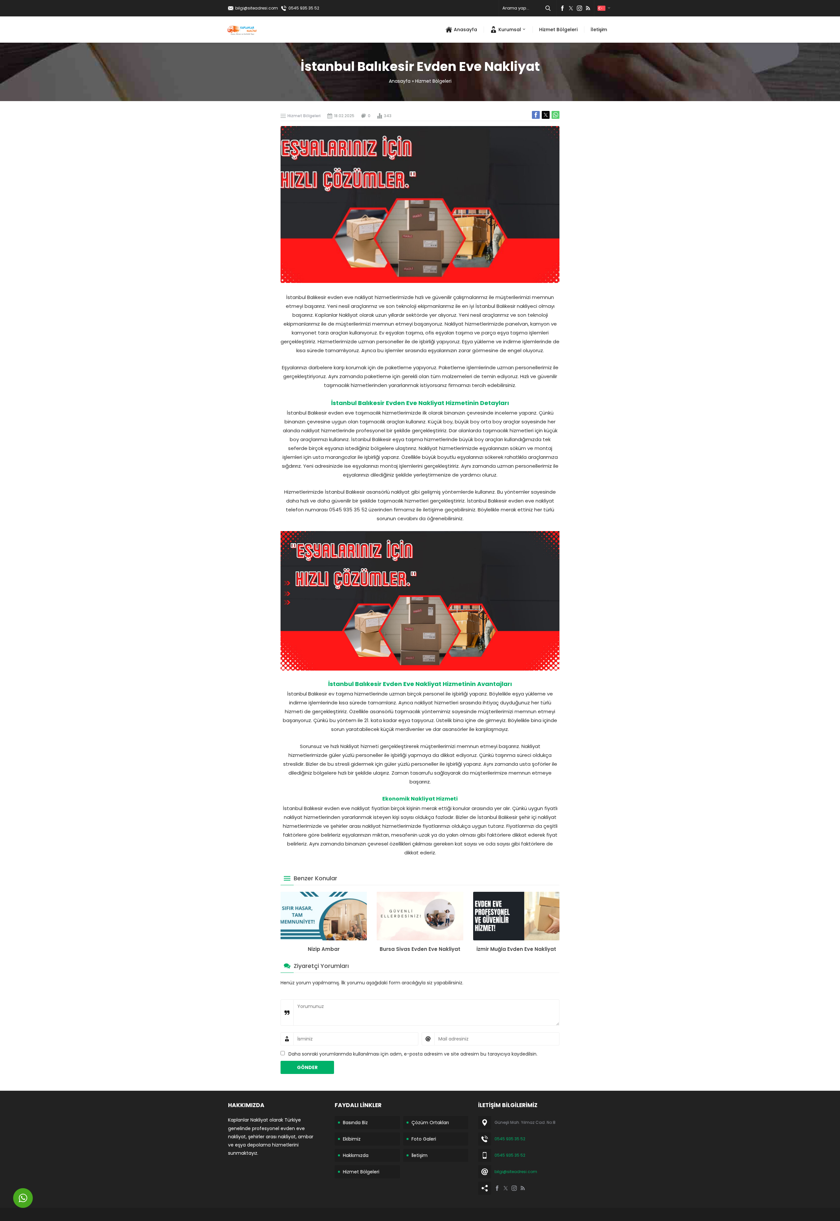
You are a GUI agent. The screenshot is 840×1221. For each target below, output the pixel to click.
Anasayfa (399, 81)
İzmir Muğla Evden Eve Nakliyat (516, 949)
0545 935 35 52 (303, 8)
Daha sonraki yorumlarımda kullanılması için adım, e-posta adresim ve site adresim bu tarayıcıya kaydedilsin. (412, 1054)
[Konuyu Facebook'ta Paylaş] (536, 115)
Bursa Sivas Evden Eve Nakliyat (420, 949)
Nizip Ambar (324, 949)
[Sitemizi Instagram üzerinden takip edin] (579, 8)
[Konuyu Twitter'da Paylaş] (546, 115)
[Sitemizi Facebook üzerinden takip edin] (562, 8)
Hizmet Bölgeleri (433, 81)
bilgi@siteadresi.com (256, 8)
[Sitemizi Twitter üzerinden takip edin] (571, 8)
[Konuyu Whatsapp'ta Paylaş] (555, 115)
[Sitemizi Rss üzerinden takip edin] (588, 8)
